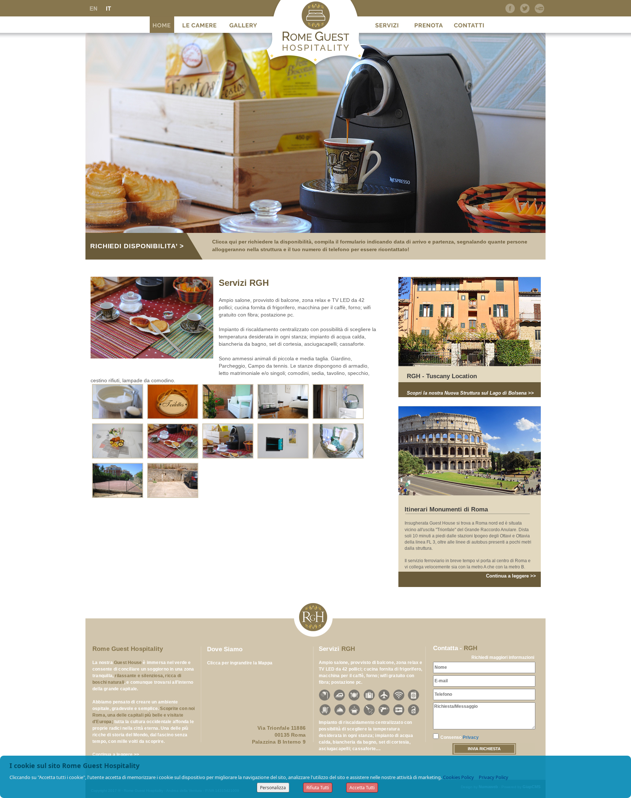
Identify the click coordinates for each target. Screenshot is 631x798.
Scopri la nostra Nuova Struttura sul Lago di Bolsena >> (470, 393)
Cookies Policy (458, 777)
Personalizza (273, 787)
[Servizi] (386, 23)
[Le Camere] (199, 23)
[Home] (162, 23)
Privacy (471, 737)
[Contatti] (469, 23)
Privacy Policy (493, 777)
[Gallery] (243, 23)
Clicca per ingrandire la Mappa (239, 662)
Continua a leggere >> (511, 576)
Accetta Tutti (362, 787)
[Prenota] (428, 23)
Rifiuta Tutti (317, 787)
